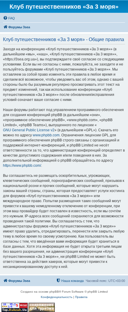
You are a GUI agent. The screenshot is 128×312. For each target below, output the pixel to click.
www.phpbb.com (46, 135)
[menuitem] (9, 18)
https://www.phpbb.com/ (22, 165)
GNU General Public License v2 (28, 130)
